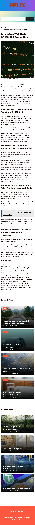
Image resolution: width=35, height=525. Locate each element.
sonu (4, 78)
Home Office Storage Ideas (13, 449)
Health (5, 332)
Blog (5, 308)
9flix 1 (8, 27)
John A (6, 325)
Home (3, 27)
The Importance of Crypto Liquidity (16, 488)
